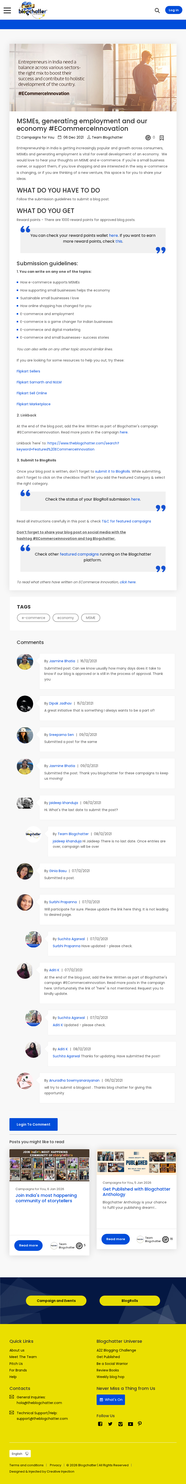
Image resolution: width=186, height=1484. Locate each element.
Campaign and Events (56, 1300)
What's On (113, 1399)
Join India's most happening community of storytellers (46, 1198)
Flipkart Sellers (28, 371)
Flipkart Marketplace (34, 404)
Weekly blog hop (110, 1376)
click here (127, 582)
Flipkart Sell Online (32, 393)
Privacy (55, 1465)
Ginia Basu (58, 870)
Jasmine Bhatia (62, 661)
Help (13, 1376)
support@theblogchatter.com (42, 1418)
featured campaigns (80, 554)
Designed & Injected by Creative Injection (41, 1471)
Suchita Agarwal (72, 938)
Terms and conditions (26, 1465)
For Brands (18, 1370)
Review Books (108, 1370)
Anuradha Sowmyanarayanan (75, 1080)
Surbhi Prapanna (63, 902)
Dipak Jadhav (61, 703)
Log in (174, 10)
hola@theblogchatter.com (39, 1402)
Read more (28, 1245)
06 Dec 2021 (73, 137)
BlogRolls (130, 1300)
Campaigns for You (37, 137)
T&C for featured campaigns (126, 521)
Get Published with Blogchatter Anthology (136, 1191)
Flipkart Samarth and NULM (39, 382)
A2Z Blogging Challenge (116, 1350)
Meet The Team (23, 1356)
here (113, 235)
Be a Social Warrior (112, 1363)
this (119, 241)
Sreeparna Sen (62, 734)
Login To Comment (33, 1124)
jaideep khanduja (64, 802)
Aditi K (54, 970)
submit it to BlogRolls (112, 471)
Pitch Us (16, 1363)
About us (16, 1350)
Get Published (108, 1356)
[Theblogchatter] (32, 10)
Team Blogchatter (107, 137)
